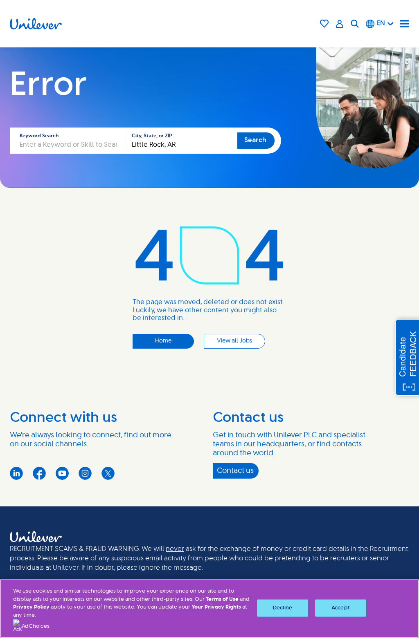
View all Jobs (234, 341)
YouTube (62, 473)
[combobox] (181, 141)
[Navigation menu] (404, 23)
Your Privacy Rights (216, 607)
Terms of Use (222, 599)
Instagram (85, 473)
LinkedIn (16, 473)
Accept (340, 608)
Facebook (39, 473)
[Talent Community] (340, 24)
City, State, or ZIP (152, 135)
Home (163, 341)
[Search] (355, 23)
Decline (283, 608)
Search (255, 140)
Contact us (235, 471)
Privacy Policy (31, 607)
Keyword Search (39, 135)
